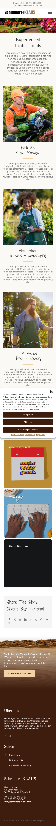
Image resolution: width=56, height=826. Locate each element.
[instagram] (10, 736)
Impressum (40, 435)
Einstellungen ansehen (28, 429)
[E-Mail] (9, 623)
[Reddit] (20, 619)
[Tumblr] (35, 619)
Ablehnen (28, 422)
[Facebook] (9, 619)
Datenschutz (30, 435)
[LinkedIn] (25, 619)
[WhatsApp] (30, 619)
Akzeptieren (28, 414)
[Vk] (46, 619)
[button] (52, 391)
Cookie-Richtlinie (17, 435)
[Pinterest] (41, 619)
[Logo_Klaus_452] (19, 9)
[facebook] (5, 736)
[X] (14, 619)
